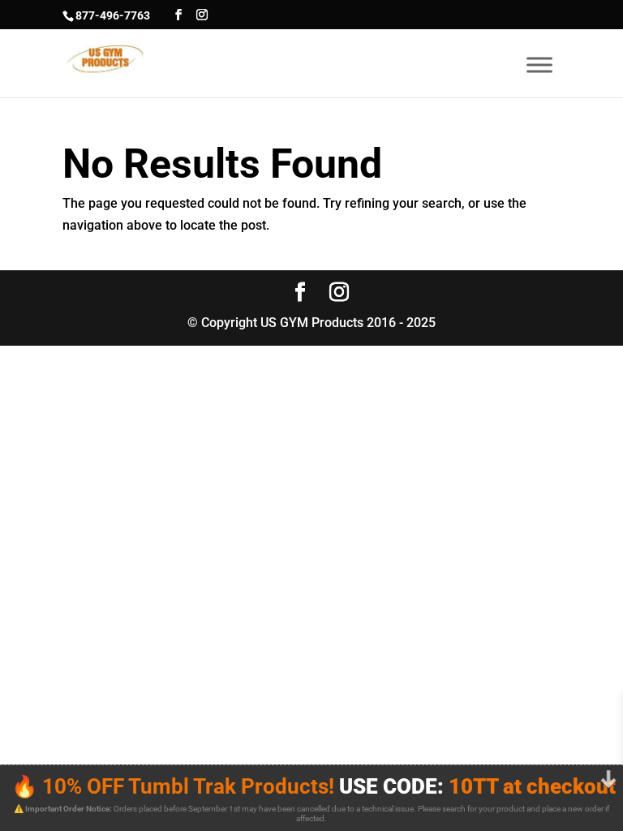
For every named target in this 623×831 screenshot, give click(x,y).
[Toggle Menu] (539, 64)
